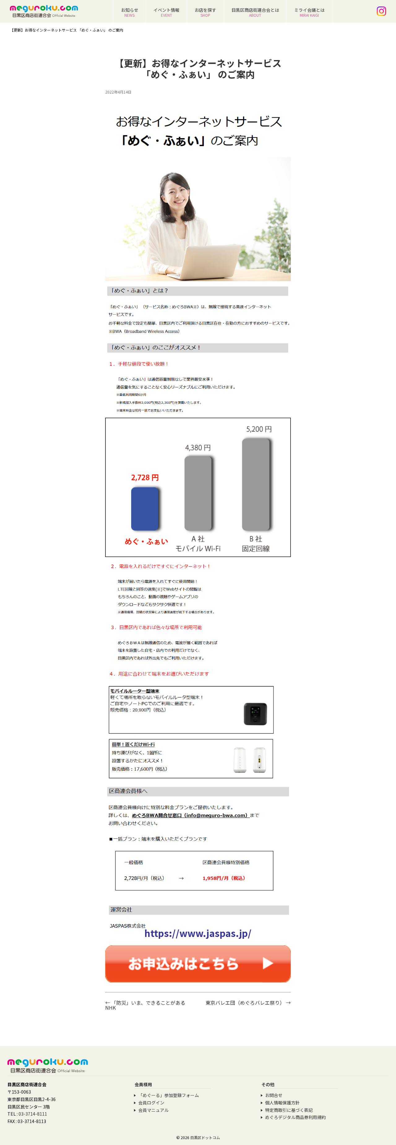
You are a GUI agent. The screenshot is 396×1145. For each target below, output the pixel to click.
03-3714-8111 (33, 1114)
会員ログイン (151, 1102)
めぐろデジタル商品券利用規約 (295, 1117)
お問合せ (273, 1095)
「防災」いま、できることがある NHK (147, 1005)
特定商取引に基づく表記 (289, 1110)
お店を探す (205, 12)
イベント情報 (166, 12)
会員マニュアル (153, 1110)
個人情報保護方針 (282, 1102)
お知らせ (129, 12)
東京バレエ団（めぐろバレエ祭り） (248, 1002)
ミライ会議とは (309, 12)
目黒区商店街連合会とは (255, 12)
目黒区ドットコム (205, 1137)
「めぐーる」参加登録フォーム (168, 1095)
